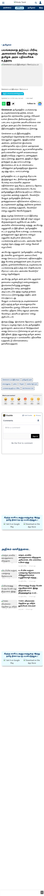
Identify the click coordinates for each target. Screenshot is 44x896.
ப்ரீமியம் (19, 8)
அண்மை (7, 8)
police (15, 384)
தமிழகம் (31, 8)
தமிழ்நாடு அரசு (27, 380)
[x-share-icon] (8, 105)
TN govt (21, 384)
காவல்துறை (6, 384)
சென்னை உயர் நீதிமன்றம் (11, 380)
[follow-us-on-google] (40, 103)
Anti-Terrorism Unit (27, 388)
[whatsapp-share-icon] (4, 105)
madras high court (32, 384)
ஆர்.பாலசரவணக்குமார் (13, 93)
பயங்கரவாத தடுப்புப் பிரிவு (11, 388)
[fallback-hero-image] (9, 558)
